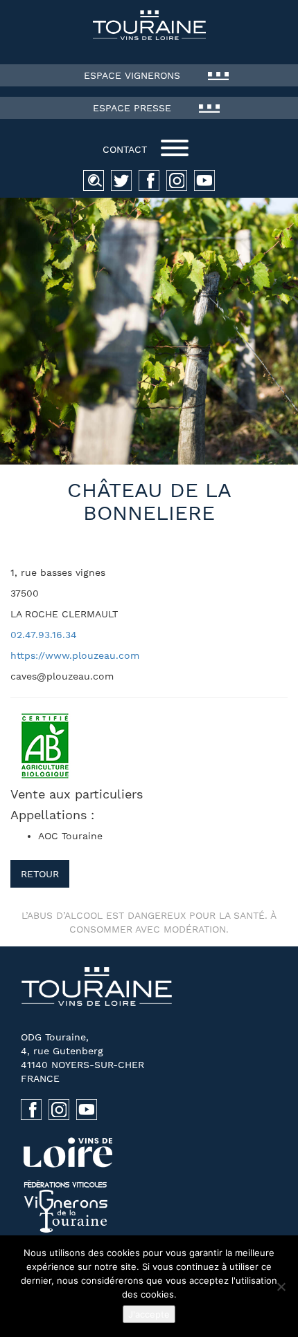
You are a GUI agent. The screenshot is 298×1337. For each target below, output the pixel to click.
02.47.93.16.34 (43, 634)
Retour (40, 873)
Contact (125, 149)
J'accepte (149, 1314)
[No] (281, 1286)
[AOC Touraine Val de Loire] (149, 25)
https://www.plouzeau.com (74, 655)
